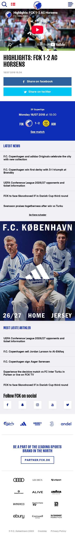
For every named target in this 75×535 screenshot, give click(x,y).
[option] (37, 30)
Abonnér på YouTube (53, 405)
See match (38, 131)
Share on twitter (39, 91)
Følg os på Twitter (68, 405)
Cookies (42, 531)
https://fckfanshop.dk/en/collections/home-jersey (33, 225)
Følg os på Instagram (38, 405)
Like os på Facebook (7, 405)
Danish (14, 4)
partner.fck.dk (37, 459)
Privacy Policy (58, 531)
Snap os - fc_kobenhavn (22, 405)
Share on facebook (40, 81)
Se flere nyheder (37, 215)
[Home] (37, 5)
